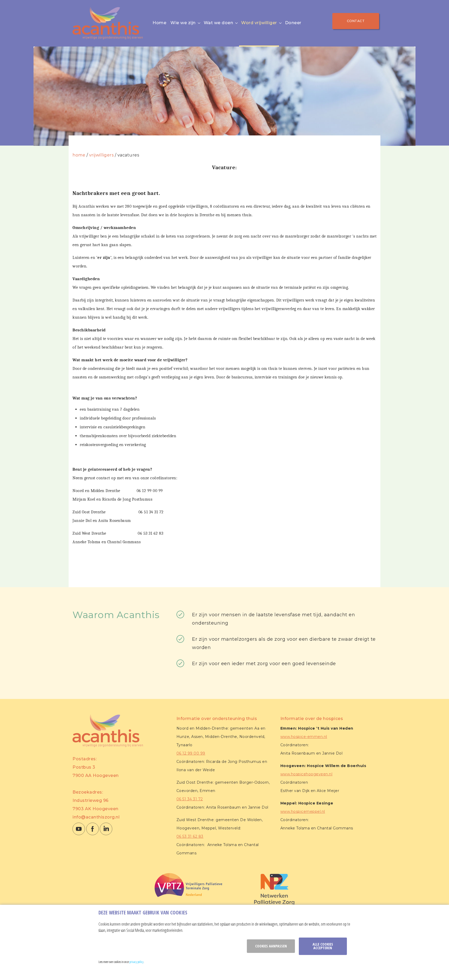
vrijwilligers (101, 155)
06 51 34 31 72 (189, 799)
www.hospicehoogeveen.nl (306, 774)
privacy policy (136, 961)
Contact (356, 21)
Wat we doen (218, 22)
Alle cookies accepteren (323, 946)
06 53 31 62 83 (189, 836)
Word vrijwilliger (259, 22)
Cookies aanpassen (271, 946)
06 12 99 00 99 (190, 753)
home (78, 155)
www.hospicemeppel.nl (302, 811)
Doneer (293, 22)
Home (159, 22)
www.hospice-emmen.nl (303, 736)
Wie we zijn (183, 22)
